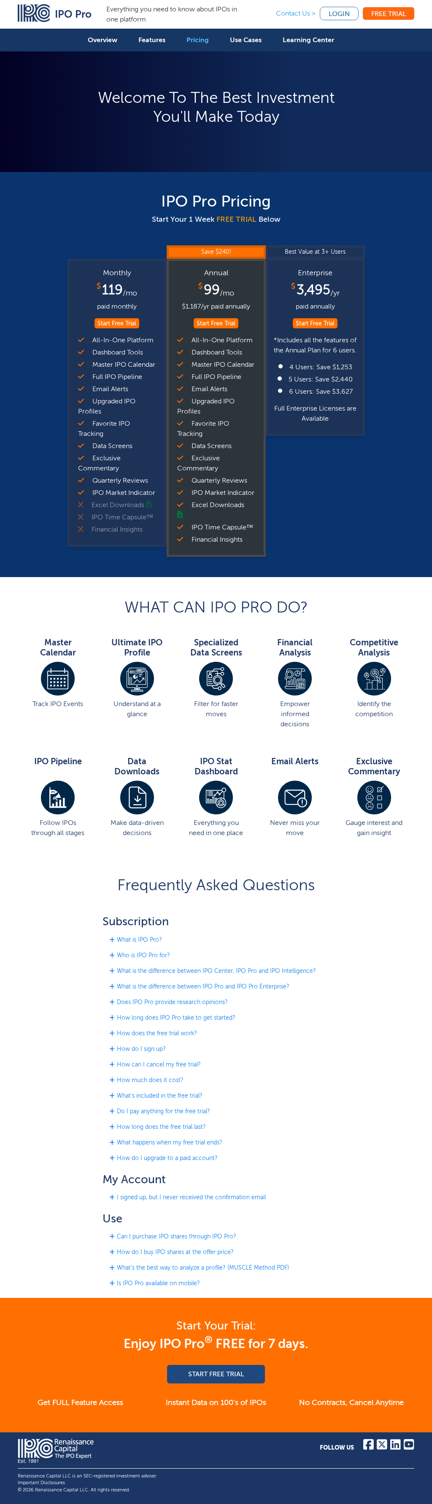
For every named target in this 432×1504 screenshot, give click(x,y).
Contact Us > (296, 13)
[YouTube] (409, 1446)
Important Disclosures (41, 1482)
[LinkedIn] (395, 1446)
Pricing (197, 40)
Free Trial (388, 14)
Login (339, 14)
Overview (102, 40)
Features (151, 40)
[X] (382, 1446)
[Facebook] (368, 1446)
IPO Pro (73, 14)
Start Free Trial (116, 323)
